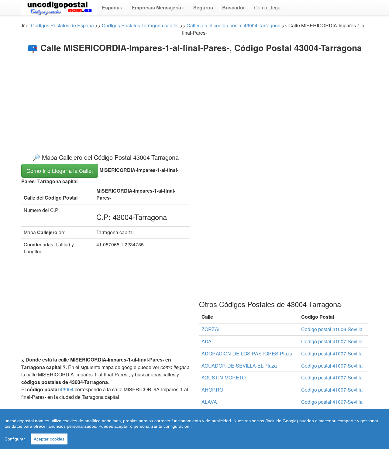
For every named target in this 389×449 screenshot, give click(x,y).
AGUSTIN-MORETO (223, 377)
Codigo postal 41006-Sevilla (332, 329)
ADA (206, 341)
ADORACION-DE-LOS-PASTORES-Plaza (246, 353)
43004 (67, 389)
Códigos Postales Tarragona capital (140, 25)
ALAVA (209, 401)
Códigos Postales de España (62, 25)
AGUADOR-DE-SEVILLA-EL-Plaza (239, 365)
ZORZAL (211, 329)
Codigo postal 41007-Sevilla (332, 341)
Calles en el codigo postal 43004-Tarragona (234, 25)
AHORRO (212, 389)
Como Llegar (268, 7)
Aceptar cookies (49, 439)
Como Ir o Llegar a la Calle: (59, 170)
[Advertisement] (194, 97)
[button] (112, 7)
